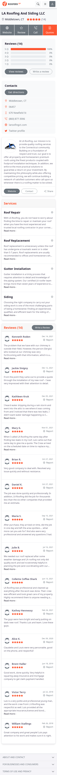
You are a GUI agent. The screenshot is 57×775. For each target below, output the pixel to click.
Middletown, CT (14, 19)
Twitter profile (17, 130)
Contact (29, 191)
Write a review (41, 71)
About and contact (14, 757)
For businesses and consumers (20, 764)
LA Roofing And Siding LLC (23, 13)
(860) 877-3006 (17, 118)
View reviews (16, 71)
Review (21, 32)
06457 (12, 106)
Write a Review (42, 327)
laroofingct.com (18, 124)
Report (49, 339)
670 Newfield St (17, 112)
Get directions (16, 92)
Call (36, 32)
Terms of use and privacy (17, 771)
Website (7, 32)
